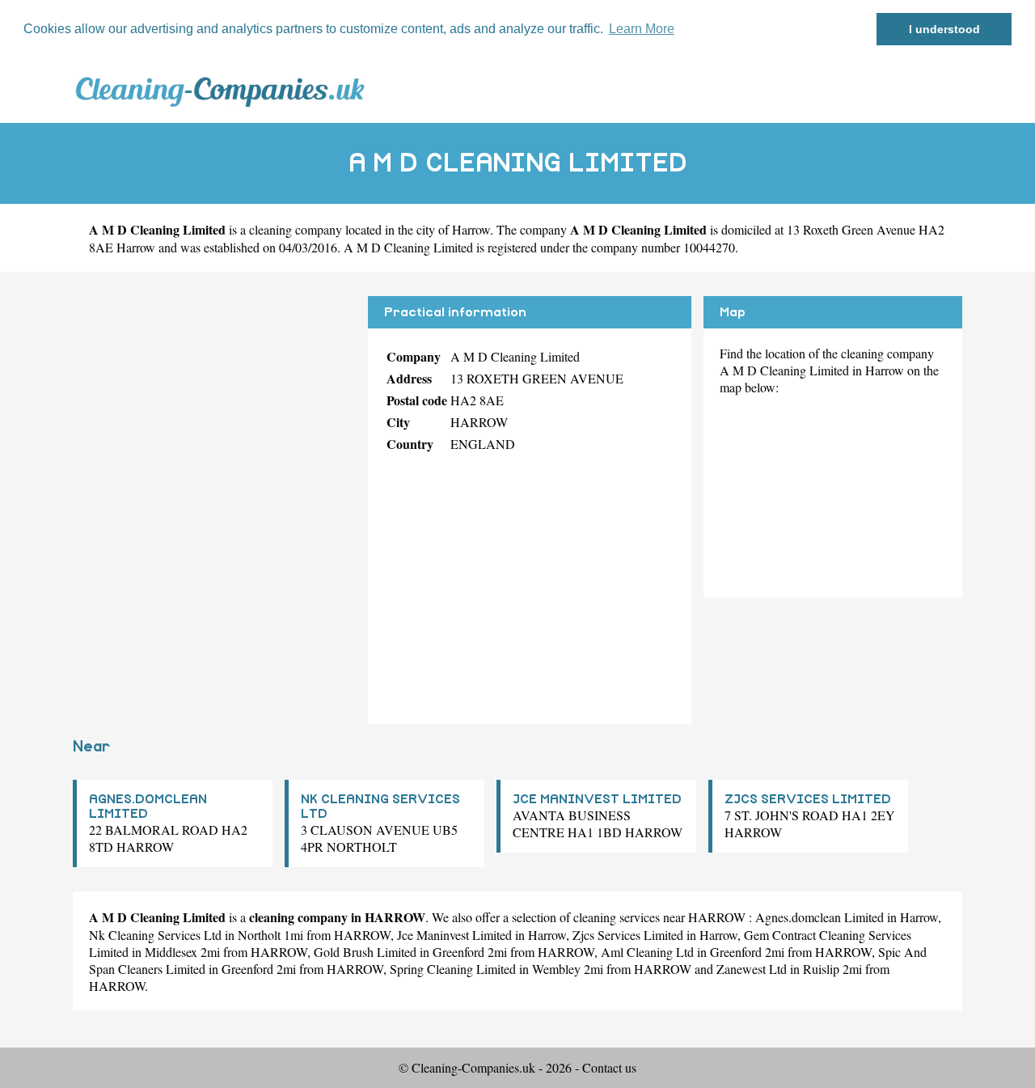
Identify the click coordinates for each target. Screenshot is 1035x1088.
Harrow (471, 229)
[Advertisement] (214, 409)
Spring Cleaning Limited (453, 968)
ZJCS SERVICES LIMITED (807, 799)
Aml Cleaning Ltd (647, 951)
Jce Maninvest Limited (454, 934)
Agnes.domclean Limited (819, 916)
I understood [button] (944, 29)
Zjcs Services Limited (627, 934)
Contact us (609, 1067)
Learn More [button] (641, 29)
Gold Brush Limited (365, 951)
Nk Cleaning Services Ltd (155, 934)
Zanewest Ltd (751, 968)
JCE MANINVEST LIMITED (597, 799)
